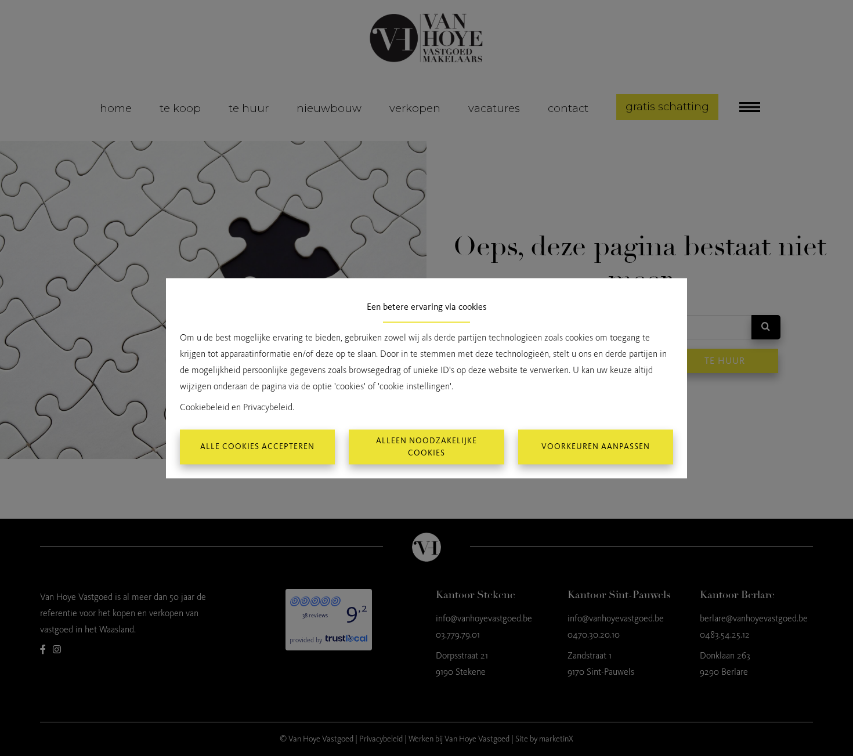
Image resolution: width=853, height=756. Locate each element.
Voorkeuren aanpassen (595, 447)
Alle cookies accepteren (257, 447)
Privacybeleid (267, 407)
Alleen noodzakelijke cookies (426, 447)
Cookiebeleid (204, 407)
